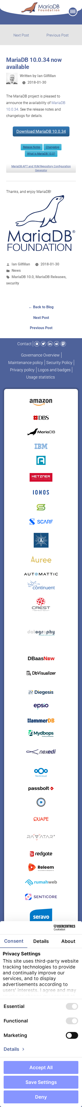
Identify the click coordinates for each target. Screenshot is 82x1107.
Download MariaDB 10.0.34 (41, 131)
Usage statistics (40, 377)
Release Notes (31, 147)
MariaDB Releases (51, 277)
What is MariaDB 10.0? (41, 153)
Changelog (52, 147)
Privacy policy (22, 369)
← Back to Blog (41, 307)
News (16, 270)
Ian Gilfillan (46, 76)
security (12, 283)
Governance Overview (40, 355)
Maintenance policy (25, 362)
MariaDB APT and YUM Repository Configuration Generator (41, 168)
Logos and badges (54, 369)
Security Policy (59, 362)
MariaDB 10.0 (23, 277)
